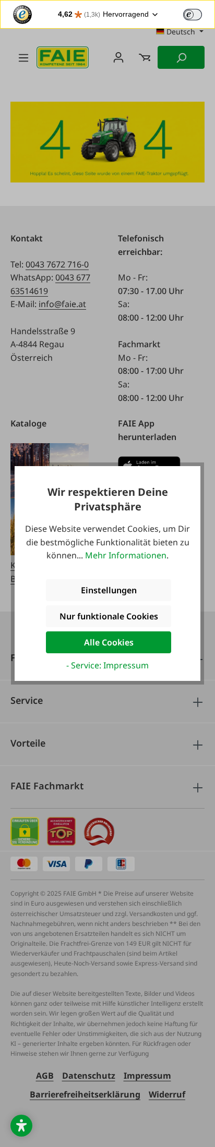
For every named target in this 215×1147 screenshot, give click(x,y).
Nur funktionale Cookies (108, 616)
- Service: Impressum (107, 665)
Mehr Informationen (125, 555)
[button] (21, 1126)
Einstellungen (109, 590)
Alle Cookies (109, 642)
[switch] (192, 14)
